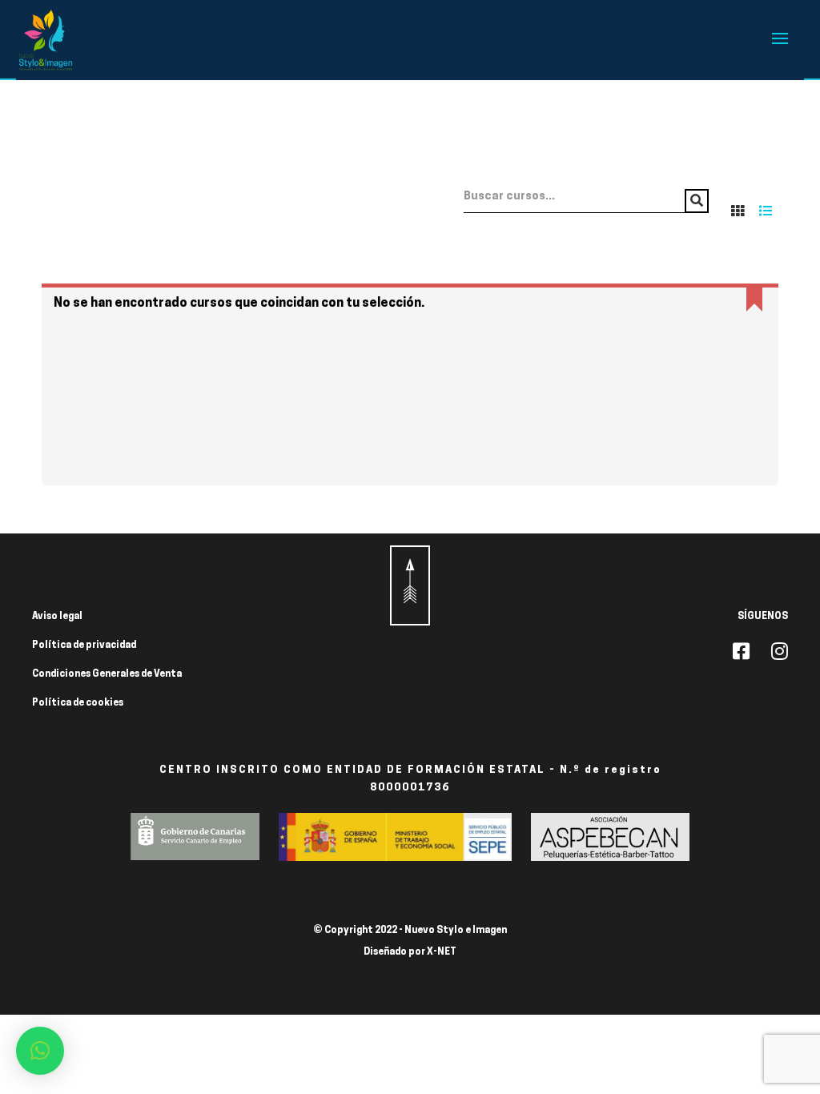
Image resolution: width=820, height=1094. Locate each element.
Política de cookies (77, 703)
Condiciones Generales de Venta (107, 674)
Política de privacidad (84, 645)
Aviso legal (57, 616)
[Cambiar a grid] (737, 210)
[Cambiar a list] (765, 210)
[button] (40, 1051)
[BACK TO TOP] (410, 585)
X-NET (441, 952)
